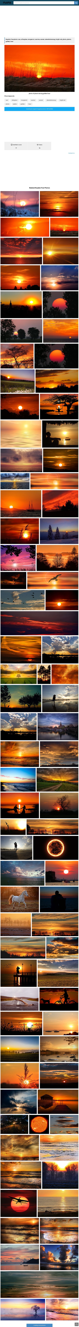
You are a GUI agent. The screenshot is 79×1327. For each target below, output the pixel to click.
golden (23, 104)
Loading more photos (39, 1325)
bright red (62, 100)
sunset (41, 100)
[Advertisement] (39, 21)
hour (30, 104)
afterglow (14, 100)
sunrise (33, 100)
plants (15, 104)
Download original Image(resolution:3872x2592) (39, 109)
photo (7, 104)
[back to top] (77, 1324)
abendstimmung (51, 100)
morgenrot (24, 100)
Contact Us (71, 153)
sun (7, 100)
